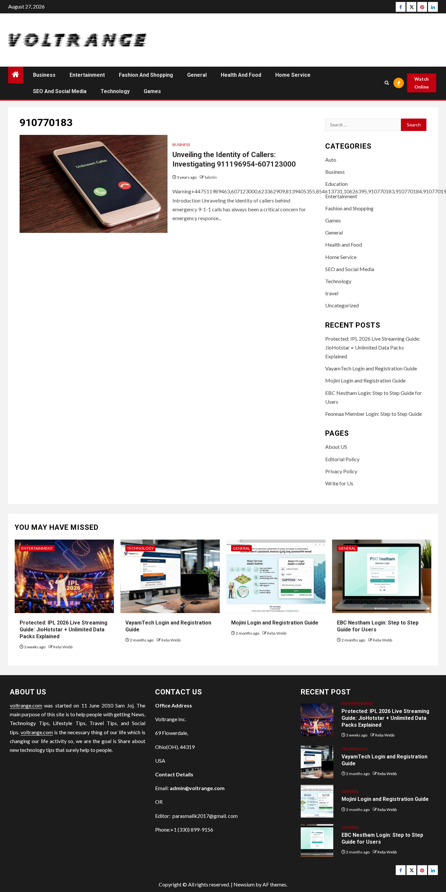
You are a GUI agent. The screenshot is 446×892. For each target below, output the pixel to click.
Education (336, 184)
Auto (330, 159)
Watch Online (421, 82)
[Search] (387, 82)
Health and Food (241, 75)
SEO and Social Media (60, 91)
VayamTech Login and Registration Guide (371, 368)
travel (331, 293)
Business (44, 75)
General (197, 75)
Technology (115, 91)
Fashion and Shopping (146, 75)
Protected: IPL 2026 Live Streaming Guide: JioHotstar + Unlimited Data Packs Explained (372, 347)
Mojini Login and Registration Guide (365, 380)
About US (336, 447)
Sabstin (210, 177)
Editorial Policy (342, 459)
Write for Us (339, 483)
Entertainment (87, 75)
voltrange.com (26, 705)
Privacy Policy (341, 471)
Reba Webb (62, 646)
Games (152, 91)
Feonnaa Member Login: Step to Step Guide (373, 414)
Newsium (244, 884)
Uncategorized (342, 305)
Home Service (293, 75)
